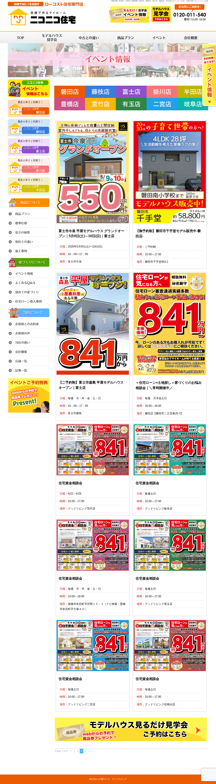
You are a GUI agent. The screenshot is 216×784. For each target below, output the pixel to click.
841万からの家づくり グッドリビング (108, 779)
